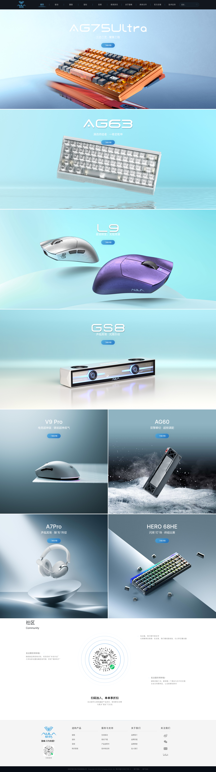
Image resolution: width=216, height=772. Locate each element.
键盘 (71, 4)
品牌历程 (134, 739)
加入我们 (134, 748)
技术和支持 (105, 748)
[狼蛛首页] (26, 4)
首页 (42, 4)
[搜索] (196, 4)
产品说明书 (105, 744)
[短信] (165, 748)
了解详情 (108, 45)
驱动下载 (104, 739)
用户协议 (145, 769)
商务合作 (143, 4)
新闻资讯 (114, 4)
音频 (100, 4)
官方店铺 (157, 4)
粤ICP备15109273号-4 (123, 769)
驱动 (56, 4)
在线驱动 (104, 735)
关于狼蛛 (128, 4)
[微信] (165, 742)
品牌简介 (134, 735)
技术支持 (172, 4)
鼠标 (85, 4)
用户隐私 (137, 769)
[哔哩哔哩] (165, 755)
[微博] (165, 736)
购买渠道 (75, 748)
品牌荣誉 (134, 744)
